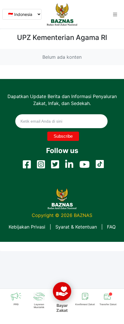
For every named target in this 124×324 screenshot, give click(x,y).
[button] (115, 14)
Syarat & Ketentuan (76, 227)
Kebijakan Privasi (27, 227)
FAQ (111, 227)
